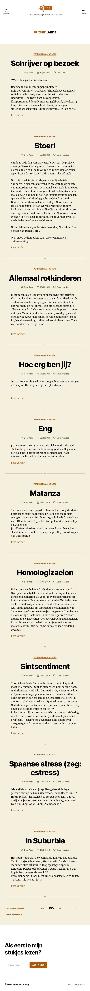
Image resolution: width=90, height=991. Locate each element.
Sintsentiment (44, 666)
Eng (45, 428)
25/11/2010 (45, 287)
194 (42, 908)
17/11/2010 (45, 582)
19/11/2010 (45, 502)
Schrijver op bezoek (45, 63)
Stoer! (44, 145)
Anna (31, 72)
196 (59, 908)
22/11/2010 (45, 438)
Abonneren (38, 965)
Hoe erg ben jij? (45, 364)
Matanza (45, 493)
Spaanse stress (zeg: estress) (45, 768)
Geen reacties (63, 72)
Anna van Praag (21, 984)
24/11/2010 (45, 374)
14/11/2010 (45, 675)
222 (74, 908)
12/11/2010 (45, 782)
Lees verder (18, 115)
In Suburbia (45, 840)
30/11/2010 (45, 72)
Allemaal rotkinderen (45, 277)
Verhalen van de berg (45, 54)
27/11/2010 (45, 155)
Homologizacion (45, 572)
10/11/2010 (45, 850)
